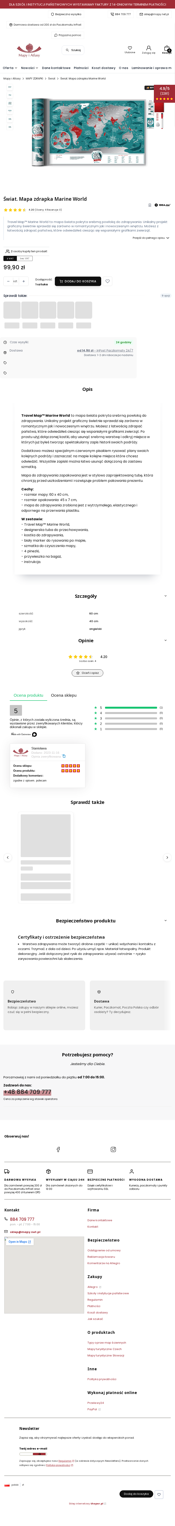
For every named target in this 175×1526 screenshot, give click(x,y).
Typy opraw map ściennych (107, 1343)
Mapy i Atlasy (12, 78)
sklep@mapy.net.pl (156, 14)
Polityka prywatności (102, 1379)
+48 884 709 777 (27, 1092)
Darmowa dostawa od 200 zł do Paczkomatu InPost (47, 24)
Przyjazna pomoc (70, 35)
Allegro (93, 1287)
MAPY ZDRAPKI (34, 78)
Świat (51, 78)
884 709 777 (123, 14)
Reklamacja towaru (101, 1257)
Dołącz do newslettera (39, 1454)
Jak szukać (95, 1319)
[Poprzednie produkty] (7, 857)
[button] (107, 281)
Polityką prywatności (58, 1465)
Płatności (94, 1306)
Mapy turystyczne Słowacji (106, 1355)
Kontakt (93, 1227)
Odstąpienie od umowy (104, 1250)
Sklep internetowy (86, 1503)
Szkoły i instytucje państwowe (108, 1293)
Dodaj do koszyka (80, 281)
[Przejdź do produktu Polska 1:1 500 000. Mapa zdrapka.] (46, 846)
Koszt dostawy (98, 1313)
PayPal (93, 1409)
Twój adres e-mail (33, 1449)
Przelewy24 (96, 1403)
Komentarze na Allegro (104, 1263)
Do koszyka (46, 897)
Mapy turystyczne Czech (105, 1349)
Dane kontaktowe (100, 1220)
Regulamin (95, 1300)
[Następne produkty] (167, 857)
